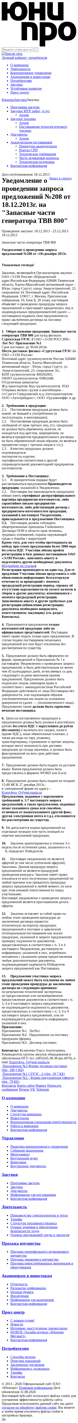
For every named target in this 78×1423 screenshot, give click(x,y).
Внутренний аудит (24, 1158)
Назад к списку (60, 178)
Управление (13, 1138)
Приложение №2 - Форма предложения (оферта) (38, 1079)
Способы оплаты (23, 1357)
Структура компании (26, 1114)
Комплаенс (18, 1162)
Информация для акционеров (32, 1300)
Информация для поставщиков (33, 1195)
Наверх (41, 1085)
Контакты (9, 1085)
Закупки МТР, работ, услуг (30, 111)
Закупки (21, 100)
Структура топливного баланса (33, 1223)
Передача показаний (25, 1361)
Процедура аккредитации (38, 146)
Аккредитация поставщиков (31, 142)
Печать (24, 1089)
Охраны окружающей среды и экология (39, 1235)
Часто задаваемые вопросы (39, 158)
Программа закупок (25, 107)
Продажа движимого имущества (34, 1259)
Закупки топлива (23, 119)
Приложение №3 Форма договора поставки (34, 1068)
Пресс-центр (13, 1312)
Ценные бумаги (22, 1292)
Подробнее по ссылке (19, 566)
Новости (16, 1324)
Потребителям (15, 1348)
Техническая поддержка (37, 162)
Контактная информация (28, 166)
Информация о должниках (30, 1368)
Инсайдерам (19, 1296)
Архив (24, 115)
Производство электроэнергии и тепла (39, 1215)
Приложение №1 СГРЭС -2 (33, 1074)
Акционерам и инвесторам (27, 1275)
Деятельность (14, 1207)
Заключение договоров (27, 1365)
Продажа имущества (21, 1243)
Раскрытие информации (28, 1288)
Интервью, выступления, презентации (38, 1328)
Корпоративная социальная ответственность (43, 1122)
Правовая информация (35, 1388)
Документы (19, 134)
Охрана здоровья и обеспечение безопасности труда (34, 1229)
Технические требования (37, 154)
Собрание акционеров (26, 1150)
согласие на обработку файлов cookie (29, 1407)
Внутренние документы (28, 1166)
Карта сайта (26, 1085)
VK (32, 1089)
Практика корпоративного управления (39, 1146)
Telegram (42, 1089)
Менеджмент (20, 1154)
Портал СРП (28, 150)
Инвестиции (19, 1118)
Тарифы (16, 1219)
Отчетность (19, 1284)
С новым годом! (22, 1320)
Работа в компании (24, 1126)
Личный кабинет (24, 57)
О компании (13, 1098)
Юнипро (8, 100)
